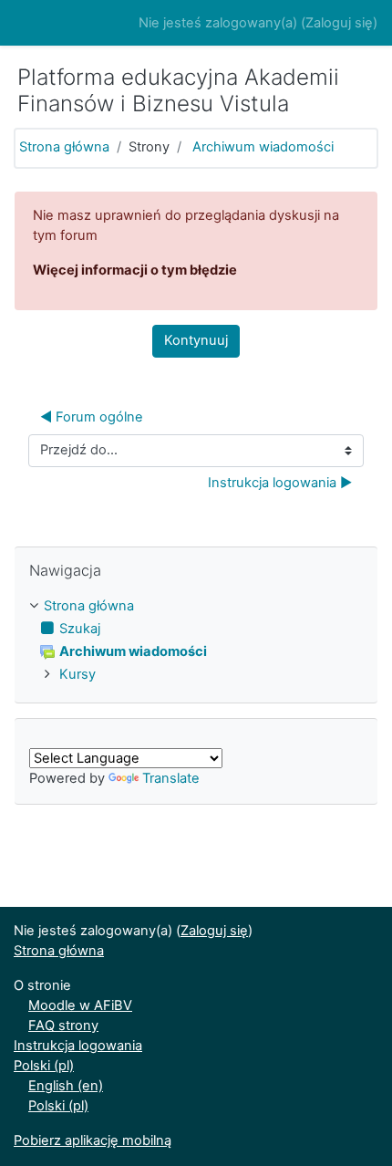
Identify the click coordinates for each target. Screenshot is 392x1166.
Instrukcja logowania (78, 1045)
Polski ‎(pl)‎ (44, 1065)
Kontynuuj (196, 340)
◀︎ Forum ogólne (91, 417)
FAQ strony (63, 1025)
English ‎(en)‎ (65, 1086)
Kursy (77, 674)
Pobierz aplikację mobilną (92, 1140)
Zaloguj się (339, 23)
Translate (171, 778)
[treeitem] (196, 607)
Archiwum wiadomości (263, 147)
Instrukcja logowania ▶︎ (280, 482)
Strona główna (64, 147)
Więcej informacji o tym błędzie (135, 270)
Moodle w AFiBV (80, 1005)
